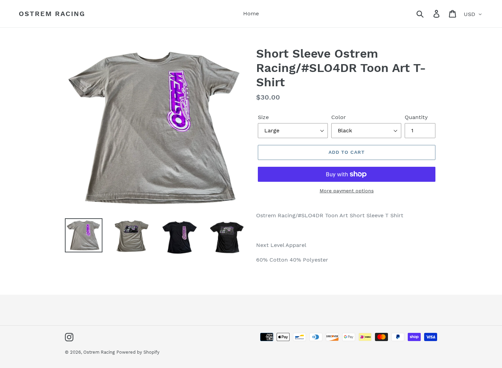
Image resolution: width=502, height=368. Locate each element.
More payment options (347, 190)
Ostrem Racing (52, 14)
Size (263, 117)
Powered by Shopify (137, 352)
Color (338, 117)
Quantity (416, 117)
